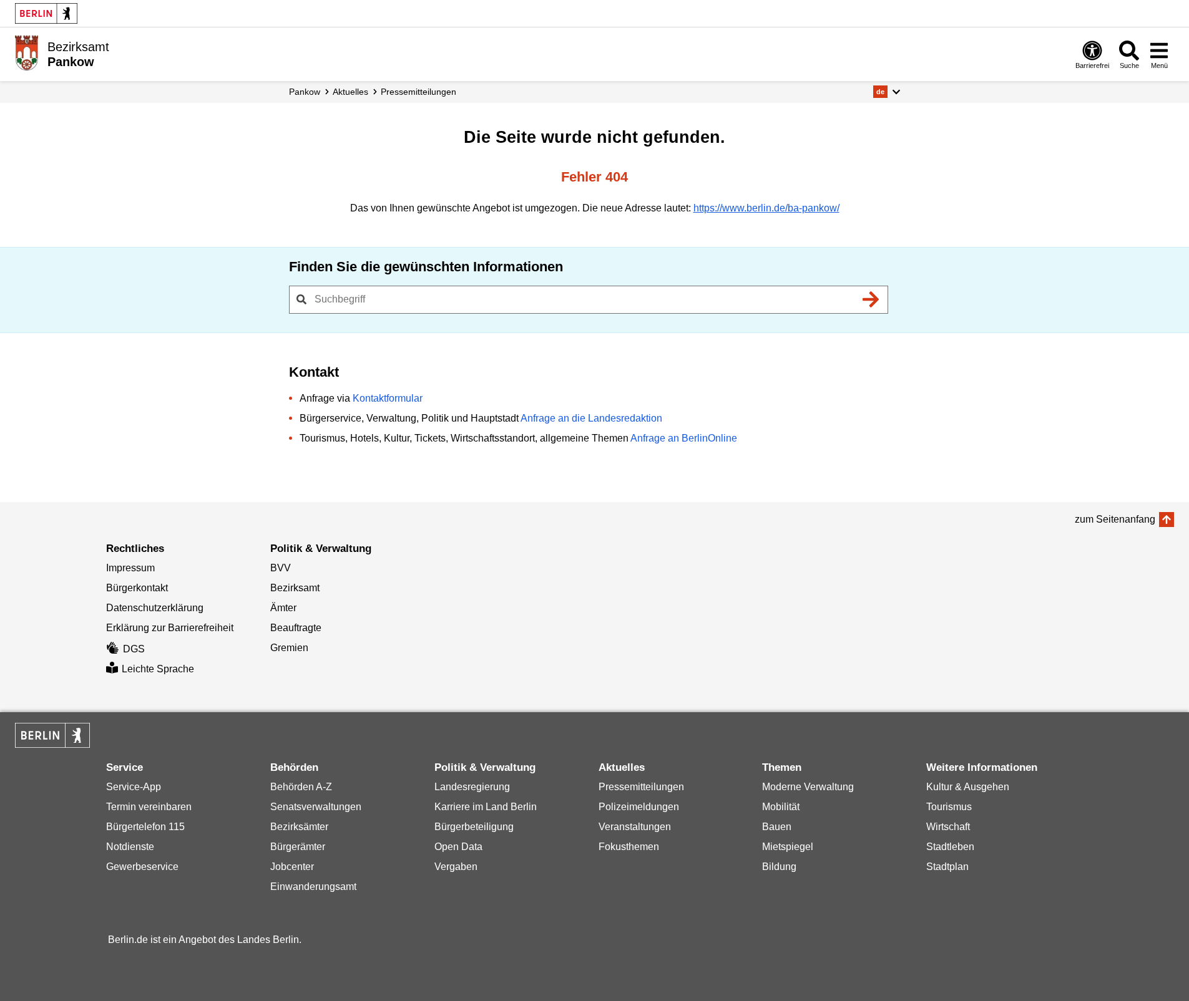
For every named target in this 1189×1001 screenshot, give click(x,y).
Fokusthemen (629, 846)
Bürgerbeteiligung (474, 826)
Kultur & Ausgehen (967, 786)
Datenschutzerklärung (154, 607)
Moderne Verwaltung (808, 786)
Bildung (779, 866)
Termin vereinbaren (149, 806)
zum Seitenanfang (1115, 519)
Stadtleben (950, 846)
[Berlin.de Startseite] (46, 13)
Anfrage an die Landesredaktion (591, 418)
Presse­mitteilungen (418, 92)
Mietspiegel (787, 846)
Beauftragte (295, 627)
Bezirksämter (299, 826)
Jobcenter (292, 866)
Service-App (133, 786)
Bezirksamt (295, 588)
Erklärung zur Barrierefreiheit (169, 627)
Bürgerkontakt (137, 588)
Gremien (289, 647)
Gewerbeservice (142, 866)
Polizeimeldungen (639, 806)
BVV (280, 568)
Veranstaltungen (635, 826)
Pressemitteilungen (641, 786)
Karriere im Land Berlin (485, 806)
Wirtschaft (948, 826)
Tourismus (949, 806)
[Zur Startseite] (26, 53)
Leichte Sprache (158, 669)
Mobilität (781, 806)
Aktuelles (350, 92)
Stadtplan (947, 866)
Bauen (776, 826)
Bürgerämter (297, 846)
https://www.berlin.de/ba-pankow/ (766, 208)
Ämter (283, 607)
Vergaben (455, 866)
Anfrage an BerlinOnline (683, 438)
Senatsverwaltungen (315, 806)
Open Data (458, 846)
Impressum (130, 568)
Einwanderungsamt (313, 886)
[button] (886, 91)
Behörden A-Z (301, 786)
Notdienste (130, 846)
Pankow (304, 92)
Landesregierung (472, 786)
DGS (134, 649)
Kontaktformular (388, 398)
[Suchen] (871, 299)
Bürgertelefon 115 (145, 826)
